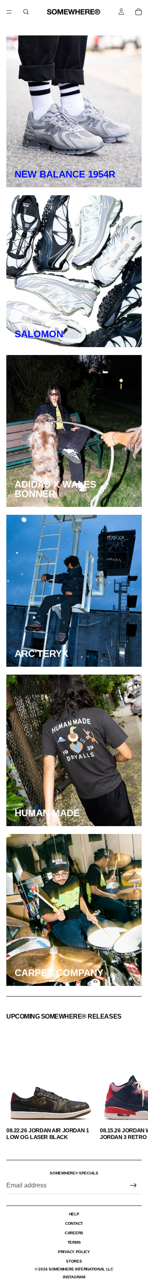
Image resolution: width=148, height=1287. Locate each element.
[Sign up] (133, 1185)
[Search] (26, 11)
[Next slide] (133, 1082)
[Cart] (138, 11)
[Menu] (9, 12)
